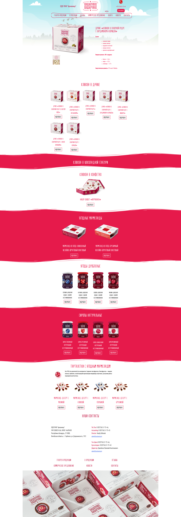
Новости (118, 15)
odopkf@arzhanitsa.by (97, 436)
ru (107, 11)
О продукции (73, 15)
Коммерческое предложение (96, 15)
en (105, 11)
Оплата (110, 15)
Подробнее (58, 117)
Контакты (127, 15)
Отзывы (82, 15)
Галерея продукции (60, 15)
